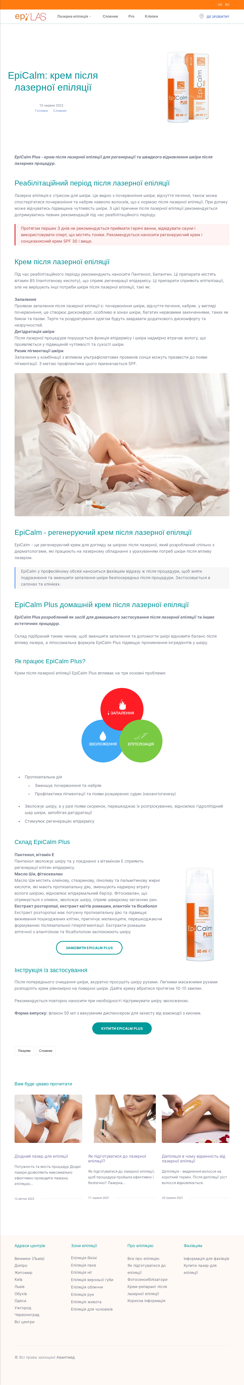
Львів (20, 1286)
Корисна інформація (146, 1300)
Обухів (21, 1293)
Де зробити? (217, 17)
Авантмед (65, 1357)
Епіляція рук (82, 1294)
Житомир (23, 1272)
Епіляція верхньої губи (92, 1279)
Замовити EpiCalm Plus (89, 948)
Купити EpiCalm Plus (122, 1028)
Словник (110, 16)
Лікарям (24, 1051)
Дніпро (21, 1265)
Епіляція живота (86, 1301)
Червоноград (27, 1314)
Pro (131, 16)
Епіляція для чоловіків (92, 1309)
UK (220, 4)
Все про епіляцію (143, 1258)
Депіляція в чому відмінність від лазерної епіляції (193, 1158)
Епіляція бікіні (84, 1257)
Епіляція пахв (83, 1265)
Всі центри (25, 1321)
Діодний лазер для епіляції (41, 1156)
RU (227, 4)
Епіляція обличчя (87, 1287)
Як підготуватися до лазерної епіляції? (117, 1158)
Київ (18, 1279)
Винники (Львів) (30, 1258)
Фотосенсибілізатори (147, 1279)
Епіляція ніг (81, 1272)
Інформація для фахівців (206, 1258)
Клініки (151, 16)
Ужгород (23, 1307)
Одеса (20, 1300)
